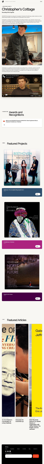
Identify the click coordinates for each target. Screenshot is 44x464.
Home (6, 448)
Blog (29, 448)
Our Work (24, 448)
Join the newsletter (8, 453)
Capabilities (12, 448)
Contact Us (35, 448)
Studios (18, 448)
